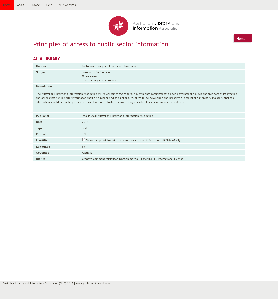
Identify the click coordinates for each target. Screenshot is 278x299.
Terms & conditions (98, 283)
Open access (89, 76)
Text (84, 128)
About (20, 5)
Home (7, 5)
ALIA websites (67, 5)
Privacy (80, 283)
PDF (84, 134)
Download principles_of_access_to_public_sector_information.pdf (125, 140)
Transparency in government (99, 80)
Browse (35, 5)
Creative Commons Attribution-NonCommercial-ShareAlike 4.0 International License (132, 159)
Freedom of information (96, 72)
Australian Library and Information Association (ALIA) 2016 (38, 283)
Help (49, 5)
